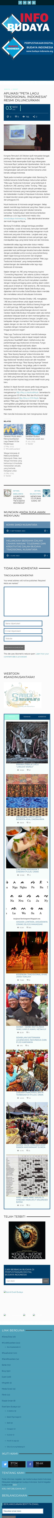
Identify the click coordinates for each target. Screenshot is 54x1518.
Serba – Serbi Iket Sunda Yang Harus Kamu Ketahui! (31, 1028)
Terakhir (26, 717)
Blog (4, 1371)
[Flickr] (25, 3)
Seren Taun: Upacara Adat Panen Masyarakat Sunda (31, 1146)
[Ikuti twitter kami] (5, 1464)
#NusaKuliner (7, 1353)
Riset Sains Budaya (9, 1407)
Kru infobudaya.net (14, 1488)
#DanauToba (7, 1337)
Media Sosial (7, 1389)
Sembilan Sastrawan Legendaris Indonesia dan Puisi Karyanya (31, 1039)
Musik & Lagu (12, 1441)
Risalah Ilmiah (7, 1401)
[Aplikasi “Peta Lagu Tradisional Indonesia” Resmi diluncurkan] (27, 137)
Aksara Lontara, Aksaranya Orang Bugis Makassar (32, 923)
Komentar (42, 717)
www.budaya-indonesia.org (15, 219)
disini (15, 1485)
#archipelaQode (13, 1347)
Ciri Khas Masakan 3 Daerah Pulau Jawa (27, 870)
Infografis (5, 1383)
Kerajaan (10, 1429)
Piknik (4, 1395)
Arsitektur (10, 1411)
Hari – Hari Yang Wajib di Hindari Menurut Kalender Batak (32, 1199)
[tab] (11, 717)
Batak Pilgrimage (13, 1417)
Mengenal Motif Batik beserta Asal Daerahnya (30, 818)
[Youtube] (34, 3)
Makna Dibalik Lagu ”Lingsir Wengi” (27, 765)
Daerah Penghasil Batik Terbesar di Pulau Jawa (30, 1093)
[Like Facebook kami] (30, 1464)
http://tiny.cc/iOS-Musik (28, 398)
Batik (9, 1423)
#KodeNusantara (8, 1343)
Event (15, 89)
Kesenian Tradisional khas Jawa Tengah (31, 975)
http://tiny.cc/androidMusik (27, 392)
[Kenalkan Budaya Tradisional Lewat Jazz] (35, 429)
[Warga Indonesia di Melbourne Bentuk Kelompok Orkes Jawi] (15, 464)
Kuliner (9, 1435)
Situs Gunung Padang (15, 1447)
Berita (7, 89)
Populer (12, 717)
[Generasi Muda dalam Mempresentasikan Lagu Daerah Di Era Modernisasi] (13, 429)
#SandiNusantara (8, 1359)
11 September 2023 (17, 531)
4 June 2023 (14, 556)
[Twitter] (29, 3)
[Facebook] (20, 3)
